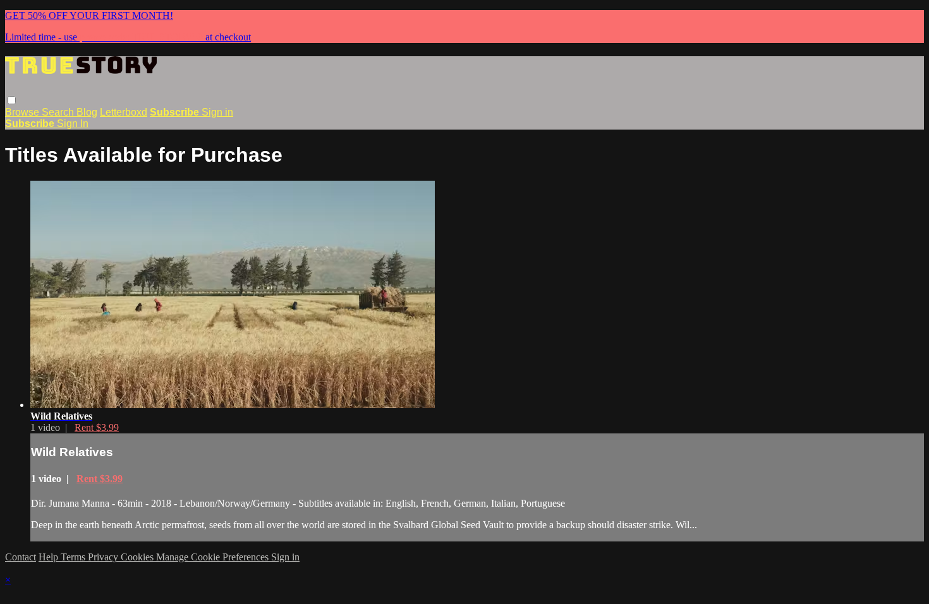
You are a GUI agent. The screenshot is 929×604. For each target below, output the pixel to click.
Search (59, 112)
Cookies (138, 557)
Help (50, 557)
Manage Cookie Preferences (213, 557)
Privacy (104, 557)
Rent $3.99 (97, 427)
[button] (12, 100)
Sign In (72, 123)
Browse (23, 112)
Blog (86, 112)
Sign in (217, 112)
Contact (20, 557)
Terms (74, 557)
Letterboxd (123, 112)
